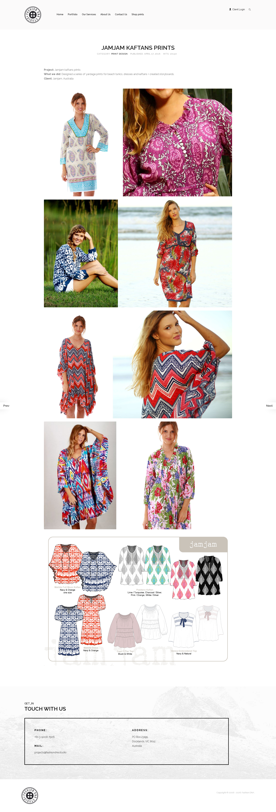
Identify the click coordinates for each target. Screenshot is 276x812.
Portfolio (72, 14)
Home (60, 14)
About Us (105, 14)
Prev (6, 405)
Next (269, 405)
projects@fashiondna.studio (50, 752)
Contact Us (121, 14)
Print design (119, 54)
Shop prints (138, 14)
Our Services (89, 14)
